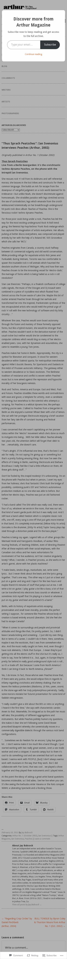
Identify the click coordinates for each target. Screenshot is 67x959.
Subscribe (50, 44)
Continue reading (33, 54)
